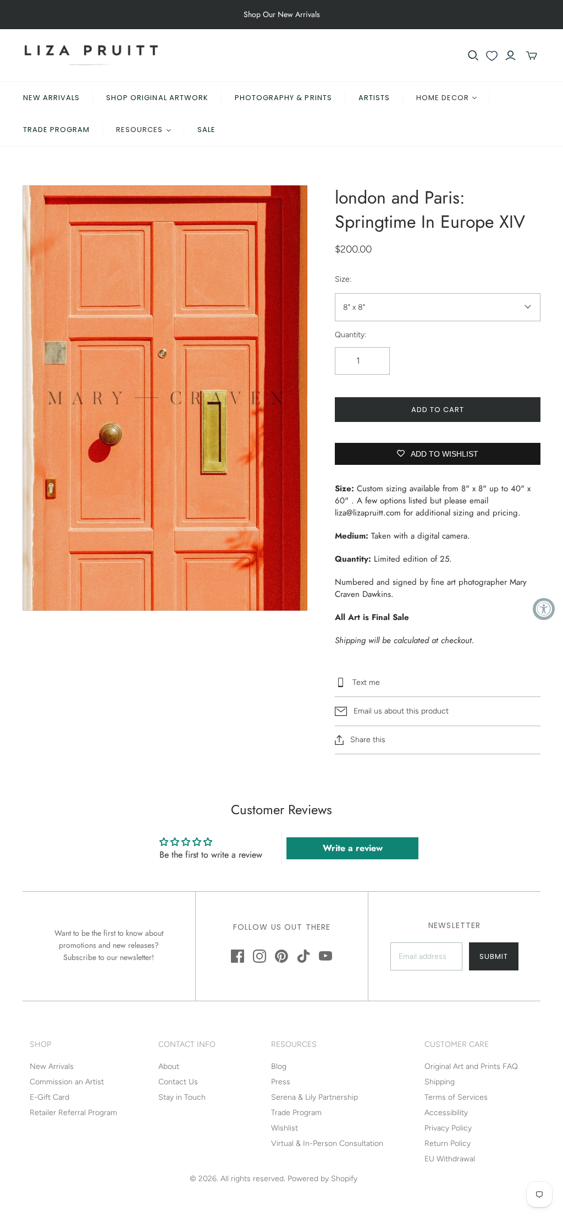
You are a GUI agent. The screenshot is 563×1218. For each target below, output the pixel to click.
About (168, 1066)
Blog (278, 1066)
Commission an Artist (67, 1082)
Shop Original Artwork (157, 97)
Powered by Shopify (322, 1178)
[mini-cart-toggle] (531, 56)
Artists (374, 97)
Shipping (439, 1082)
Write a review (353, 848)
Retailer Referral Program (73, 1112)
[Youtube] (325, 956)
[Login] (510, 56)
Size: (343, 279)
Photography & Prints (283, 97)
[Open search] (473, 55)
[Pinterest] (281, 956)
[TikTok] (303, 956)
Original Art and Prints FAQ (471, 1066)
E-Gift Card (49, 1097)
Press (280, 1082)
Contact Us (178, 1082)
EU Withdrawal (449, 1159)
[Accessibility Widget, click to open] (544, 609)
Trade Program (56, 129)
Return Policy (447, 1143)
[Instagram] (259, 956)
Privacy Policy (448, 1128)
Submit (493, 956)
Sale (206, 129)
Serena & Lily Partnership (314, 1097)
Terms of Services (456, 1097)
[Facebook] (237, 956)
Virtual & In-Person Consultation (327, 1143)
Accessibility (446, 1112)
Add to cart (437, 409)
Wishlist (284, 1128)
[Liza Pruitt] (91, 55)
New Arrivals (51, 97)
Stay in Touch (182, 1097)
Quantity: (350, 334)
